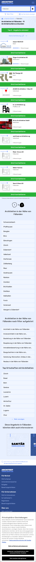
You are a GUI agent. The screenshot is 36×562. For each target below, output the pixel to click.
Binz (5, 236)
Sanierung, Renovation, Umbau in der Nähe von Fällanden (16, 357)
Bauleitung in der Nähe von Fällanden (17, 338)
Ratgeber (4, 484)
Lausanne (7, 392)
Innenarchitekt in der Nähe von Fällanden (14, 334)
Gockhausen (7, 273)
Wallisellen (7, 296)
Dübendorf (7, 250)
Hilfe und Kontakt (7, 511)
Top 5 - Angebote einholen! (18, 30)
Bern (5, 383)
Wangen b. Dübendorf (11, 310)
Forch (5, 300)
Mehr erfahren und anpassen (18, 546)
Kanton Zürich (9, 18)
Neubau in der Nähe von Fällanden (15, 361)
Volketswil (7, 254)
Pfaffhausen (7, 227)
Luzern (6, 397)
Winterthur (7, 401)
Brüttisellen (7, 287)
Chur (5, 415)
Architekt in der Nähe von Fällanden (16, 329)
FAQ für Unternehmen (8, 495)
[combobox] (16, 8)
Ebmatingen (7, 241)
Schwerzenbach (9, 222)
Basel (5, 378)
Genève (6, 387)
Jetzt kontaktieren (18, 53)
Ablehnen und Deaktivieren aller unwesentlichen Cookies (18, 552)
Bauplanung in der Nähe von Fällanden (17, 343)
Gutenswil (7, 305)
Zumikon (6, 282)
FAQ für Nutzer (6, 479)
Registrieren (5, 501)
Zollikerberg (7, 264)
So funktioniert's (7, 498)
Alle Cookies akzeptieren (18, 558)
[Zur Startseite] (9, 3)
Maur (5, 268)
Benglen (6, 231)
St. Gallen (6, 406)
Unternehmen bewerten (9, 482)
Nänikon (6, 277)
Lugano (6, 410)
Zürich (5, 245)
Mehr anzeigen (19, 419)
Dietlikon (6, 291)
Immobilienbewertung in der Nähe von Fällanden (17, 348)
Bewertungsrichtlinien (8, 487)
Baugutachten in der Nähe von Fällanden (14, 352)
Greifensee (7, 259)
